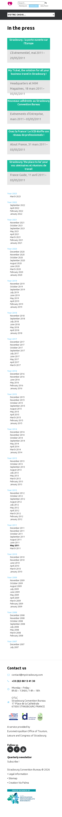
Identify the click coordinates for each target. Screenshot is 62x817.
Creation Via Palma (19, 782)
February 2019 (16, 304)
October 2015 (16, 403)
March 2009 (15, 601)
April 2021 (14, 234)
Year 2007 (12, 641)
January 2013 (16, 484)
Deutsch (44, 6)
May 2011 (14, 545)
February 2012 (16, 516)
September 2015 (17, 406)
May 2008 (14, 630)
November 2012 (17, 493)
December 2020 (17, 252)
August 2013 (16, 470)
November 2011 (17, 531)
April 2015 (14, 414)
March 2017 (15, 365)
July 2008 (14, 627)
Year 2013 (12, 458)
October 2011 (16, 534)
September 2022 (17, 205)
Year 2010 (12, 554)
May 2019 (14, 298)
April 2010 (14, 566)
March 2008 (15, 633)
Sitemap (13, 778)
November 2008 (17, 618)
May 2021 (14, 231)
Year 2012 (12, 490)
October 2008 (16, 621)
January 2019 (16, 307)
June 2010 (15, 563)
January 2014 (16, 452)
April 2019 (14, 301)
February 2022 (16, 211)
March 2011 (15, 548)
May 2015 (14, 412)
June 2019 (15, 295)
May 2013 (14, 476)
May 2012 (14, 508)
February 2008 (16, 635)
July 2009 (14, 589)
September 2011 (17, 537)
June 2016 (15, 380)
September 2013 (17, 467)
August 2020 (16, 263)
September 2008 (17, 624)
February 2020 (16, 272)
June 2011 (15, 542)
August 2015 (16, 409)
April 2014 (14, 446)
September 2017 (17, 350)
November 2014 (17, 435)
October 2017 (16, 348)
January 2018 (16, 333)
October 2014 (16, 438)
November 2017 (17, 345)
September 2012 (17, 499)
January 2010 (16, 572)
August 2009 (16, 586)
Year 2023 (12, 193)
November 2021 (17, 222)
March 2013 (15, 478)
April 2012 (14, 510)
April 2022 (14, 208)
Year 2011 (12, 525)
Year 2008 (12, 612)
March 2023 (15, 196)
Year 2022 (12, 202)
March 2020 (15, 269)
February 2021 (16, 240)
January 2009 (16, 606)
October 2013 (16, 464)
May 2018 (14, 327)
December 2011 (17, 528)
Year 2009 (12, 577)
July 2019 (14, 292)
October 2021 (16, 225)
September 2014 (17, 441)
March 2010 (15, 569)
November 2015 (17, 400)
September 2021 (17, 228)
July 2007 (14, 647)
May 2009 (14, 595)
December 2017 (17, 342)
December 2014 (17, 432)
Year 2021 (12, 220)
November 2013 (17, 461)
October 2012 (16, 496)
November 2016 (17, 377)
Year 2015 (12, 394)
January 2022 (16, 214)
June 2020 (15, 266)
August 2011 (16, 540)
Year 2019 (12, 281)
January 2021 (16, 243)
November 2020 (17, 254)
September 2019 (17, 289)
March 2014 (15, 449)
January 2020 (16, 275)
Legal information (18, 773)
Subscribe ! (13, 761)
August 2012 (16, 502)
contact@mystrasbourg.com (27, 674)
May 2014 (14, 444)
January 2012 (16, 519)
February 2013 (16, 481)
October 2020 (16, 257)
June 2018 (15, 324)
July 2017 (14, 353)
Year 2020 (12, 249)
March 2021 (15, 237)
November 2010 (17, 560)
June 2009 (15, 592)
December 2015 (17, 397)
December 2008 (17, 615)
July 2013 (14, 473)
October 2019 (16, 286)
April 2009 (14, 598)
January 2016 (16, 388)
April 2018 (14, 330)
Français (23, 6)
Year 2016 (12, 371)
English (33, 6)
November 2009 (17, 580)
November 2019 (17, 284)
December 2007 (17, 644)
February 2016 (16, 385)
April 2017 (14, 362)
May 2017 (14, 359)
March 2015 (15, 417)
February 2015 (16, 420)
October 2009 (16, 583)
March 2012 (15, 513)
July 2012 (14, 505)
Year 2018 (12, 313)
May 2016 (14, 382)
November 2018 (17, 316)
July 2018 (14, 321)
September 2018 (17, 318)
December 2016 (17, 374)
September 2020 (17, 260)
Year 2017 (12, 339)
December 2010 (17, 557)
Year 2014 (12, 429)
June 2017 (15, 356)
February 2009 (16, 603)
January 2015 (16, 423)
